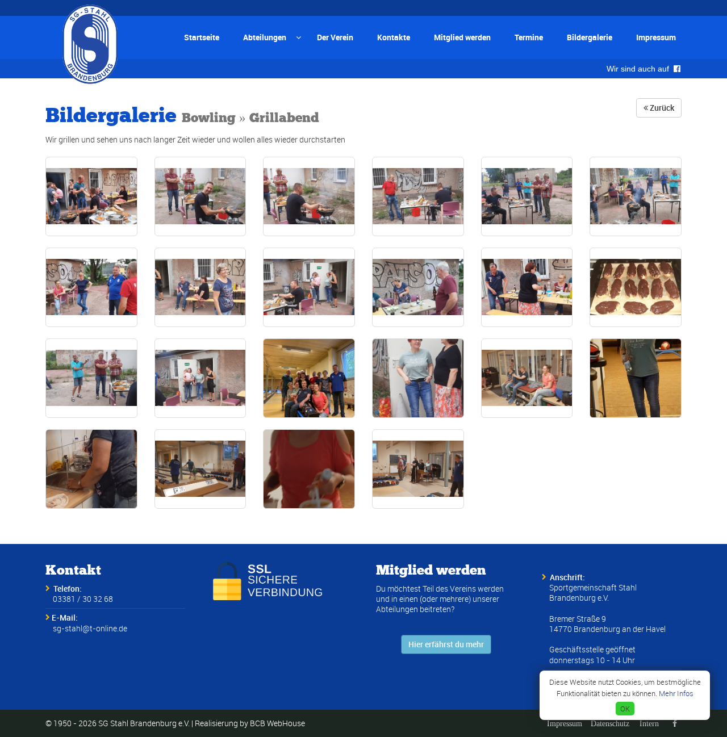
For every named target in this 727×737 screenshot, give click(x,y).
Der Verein (335, 37)
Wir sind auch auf (640, 68)
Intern (649, 723)
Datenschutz (610, 723)
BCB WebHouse (277, 723)
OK (625, 709)
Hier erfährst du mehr (446, 644)
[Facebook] (674, 723)
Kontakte (393, 37)
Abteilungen (264, 37)
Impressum (656, 37)
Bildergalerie (589, 37)
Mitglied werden (462, 37)
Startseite (201, 37)
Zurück (661, 107)
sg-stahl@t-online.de (90, 628)
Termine (529, 37)
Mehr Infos (676, 693)
